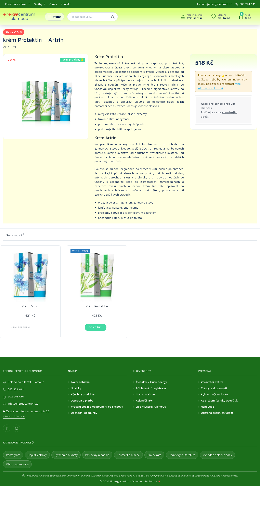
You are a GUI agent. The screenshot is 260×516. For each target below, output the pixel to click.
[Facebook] (6, 428)
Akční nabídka (80, 382)
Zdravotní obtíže (212, 382)
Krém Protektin (97, 306)
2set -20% (80, 251)
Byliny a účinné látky (214, 394)
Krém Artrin (30, 306)
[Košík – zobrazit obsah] (245, 17)
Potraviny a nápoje (97, 455)
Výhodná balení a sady (217, 455)
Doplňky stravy (37, 455)
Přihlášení (142, 388)
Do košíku (96, 327)
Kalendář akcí (145, 400)
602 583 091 (16, 396)
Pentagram (13, 455)
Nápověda (207, 406)
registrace (159, 388)
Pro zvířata (154, 455)
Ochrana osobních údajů (217, 412)
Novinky (76, 388)
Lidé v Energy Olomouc (151, 406)
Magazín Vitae (145, 394)
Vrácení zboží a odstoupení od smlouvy (97, 406)
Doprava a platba (82, 400)
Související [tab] (15, 235)
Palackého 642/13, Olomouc (26, 382)
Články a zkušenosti (214, 388)
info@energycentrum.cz (217, 4)
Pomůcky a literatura (182, 455)
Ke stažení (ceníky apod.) (218, 400)
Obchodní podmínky (84, 412)
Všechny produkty (83, 394)
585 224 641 (247, 4)
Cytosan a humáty (66, 455)
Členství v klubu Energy (151, 382)
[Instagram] (16, 428)
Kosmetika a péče (128, 455)
